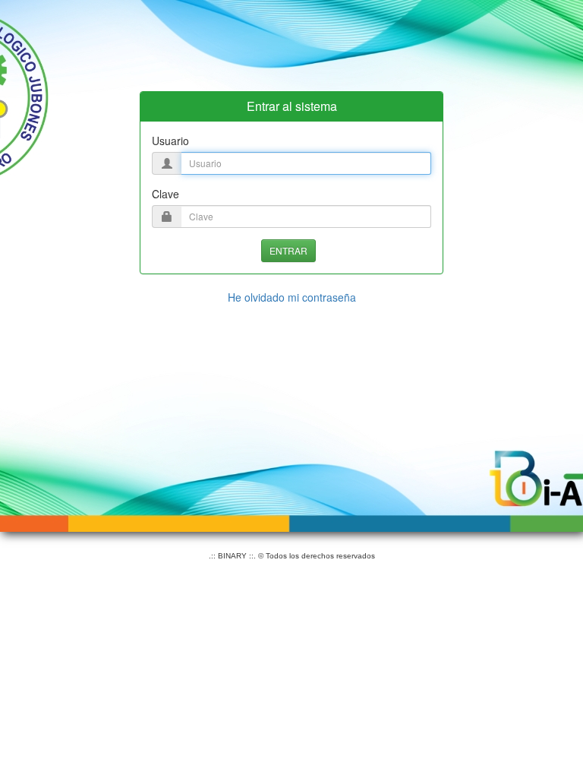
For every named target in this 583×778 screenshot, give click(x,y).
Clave (165, 193)
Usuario (170, 140)
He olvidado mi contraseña (292, 297)
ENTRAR (288, 250)
